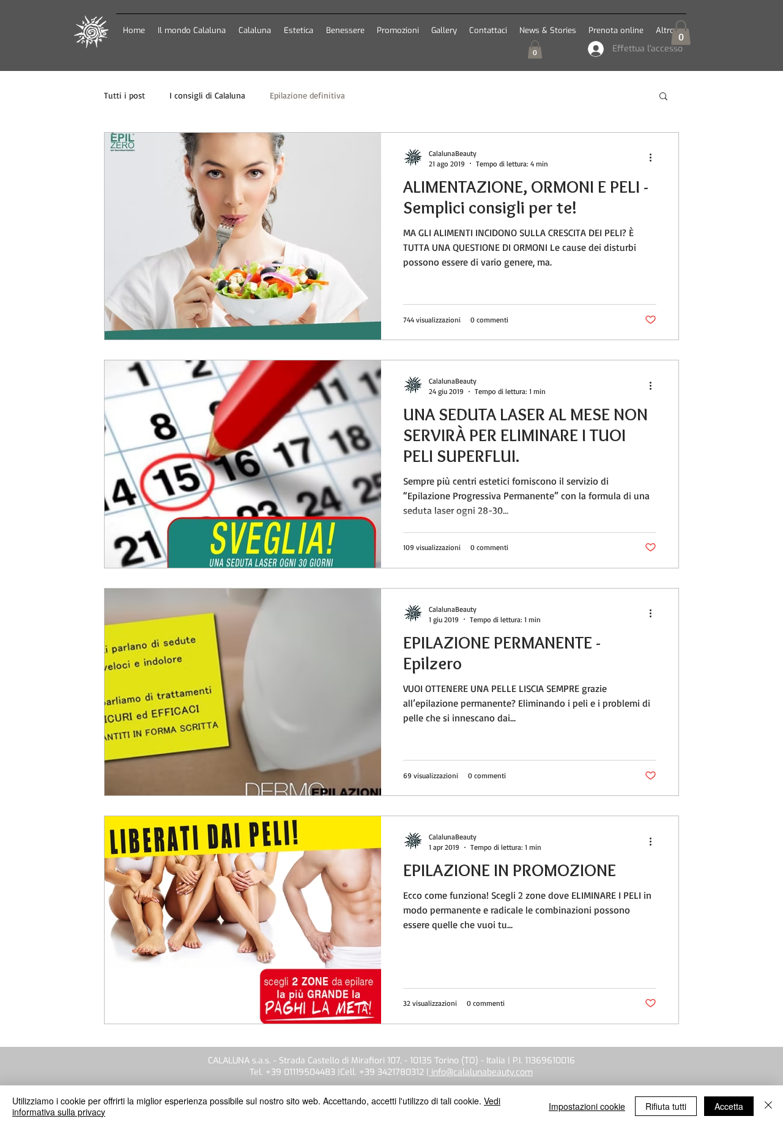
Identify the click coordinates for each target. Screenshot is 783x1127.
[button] (254, 24)
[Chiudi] (768, 1106)
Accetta (728, 1106)
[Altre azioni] (654, 158)
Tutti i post (124, 95)
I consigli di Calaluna (207, 95)
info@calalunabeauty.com (481, 1072)
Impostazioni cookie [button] (587, 1106)
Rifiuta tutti (665, 1106)
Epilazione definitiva (307, 95)
